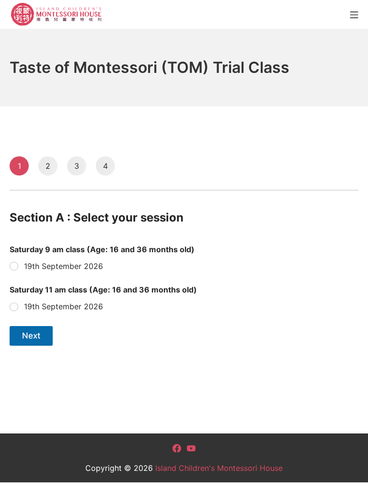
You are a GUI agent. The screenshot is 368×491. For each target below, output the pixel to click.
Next (31, 335)
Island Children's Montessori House (219, 468)
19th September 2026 (63, 266)
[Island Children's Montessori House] (57, 14)
